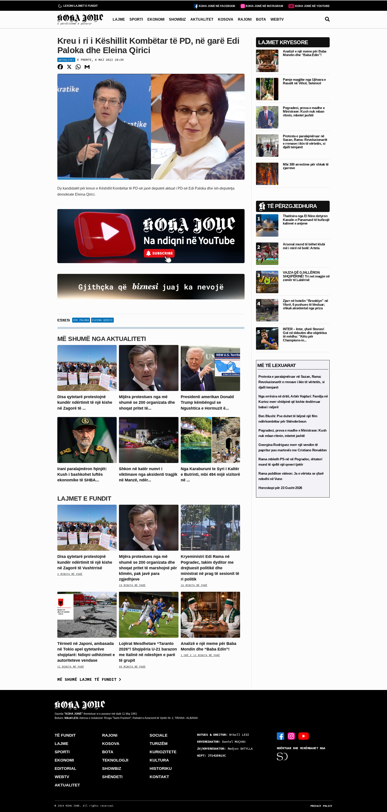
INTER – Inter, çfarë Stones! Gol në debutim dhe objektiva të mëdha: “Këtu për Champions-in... (305, 334)
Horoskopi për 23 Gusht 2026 (280, 488)
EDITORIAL (65, 768)
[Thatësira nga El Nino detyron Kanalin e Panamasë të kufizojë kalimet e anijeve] (267, 225)
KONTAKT (159, 777)
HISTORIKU (161, 768)
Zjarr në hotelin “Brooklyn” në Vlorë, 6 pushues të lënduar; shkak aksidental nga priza (305, 304)
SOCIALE (159, 735)
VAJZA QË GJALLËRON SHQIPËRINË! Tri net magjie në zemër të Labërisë (306, 276)
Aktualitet (66, 59)
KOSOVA (225, 19)
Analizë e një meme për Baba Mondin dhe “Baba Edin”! (304, 53)
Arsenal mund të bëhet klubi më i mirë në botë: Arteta (304, 246)
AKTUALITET (201, 19)
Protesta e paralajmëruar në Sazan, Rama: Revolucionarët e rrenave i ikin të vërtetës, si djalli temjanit (305, 141)
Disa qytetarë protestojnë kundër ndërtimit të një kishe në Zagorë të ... (84, 402)
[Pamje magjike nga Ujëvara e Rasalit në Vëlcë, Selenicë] (267, 89)
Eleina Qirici (102, 320)
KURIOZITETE (163, 752)
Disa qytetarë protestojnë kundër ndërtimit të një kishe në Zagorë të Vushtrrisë (84, 562)
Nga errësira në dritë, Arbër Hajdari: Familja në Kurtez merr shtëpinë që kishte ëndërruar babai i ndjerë (293, 401)
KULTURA (159, 760)
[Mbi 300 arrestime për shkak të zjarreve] (267, 173)
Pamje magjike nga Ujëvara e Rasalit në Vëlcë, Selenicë (304, 81)
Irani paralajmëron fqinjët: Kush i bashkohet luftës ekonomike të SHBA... (82, 474)
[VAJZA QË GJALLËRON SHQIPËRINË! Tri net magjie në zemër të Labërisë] (267, 282)
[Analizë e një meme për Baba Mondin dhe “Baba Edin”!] (210, 614)
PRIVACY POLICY (321, 806)
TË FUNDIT (65, 735)
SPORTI (136, 19)
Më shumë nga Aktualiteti (101, 338)
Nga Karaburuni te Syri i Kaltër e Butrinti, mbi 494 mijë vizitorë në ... (210, 474)
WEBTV (277, 19)
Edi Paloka (81, 320)
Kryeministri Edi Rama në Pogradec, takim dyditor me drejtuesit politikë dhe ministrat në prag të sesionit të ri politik (210, 567)
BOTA (261, 19)
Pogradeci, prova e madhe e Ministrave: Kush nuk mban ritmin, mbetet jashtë (304, 111)
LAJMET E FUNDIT (84, 498)
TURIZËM (159, 743)
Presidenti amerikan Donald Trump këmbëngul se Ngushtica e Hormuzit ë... (207, 402)
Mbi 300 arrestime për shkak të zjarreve (306, 166)
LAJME (119, 19)
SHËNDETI (112, 777)
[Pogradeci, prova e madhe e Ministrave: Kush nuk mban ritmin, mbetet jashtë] (267, 117)
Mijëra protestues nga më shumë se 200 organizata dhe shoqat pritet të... (147, 402)
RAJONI (245, 19)
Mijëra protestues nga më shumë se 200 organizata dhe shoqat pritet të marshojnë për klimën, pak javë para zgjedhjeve (148, 567)
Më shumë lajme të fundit (88, 679)
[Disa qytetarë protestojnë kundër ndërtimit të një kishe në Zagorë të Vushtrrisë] (87, 368)
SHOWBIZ (177, 19)
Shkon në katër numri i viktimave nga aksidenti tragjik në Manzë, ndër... (148, 474)
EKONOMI (155, 19)
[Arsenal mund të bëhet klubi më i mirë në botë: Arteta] (267, 253)
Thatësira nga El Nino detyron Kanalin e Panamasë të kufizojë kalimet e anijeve (306, 219)
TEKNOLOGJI (115, 760)
